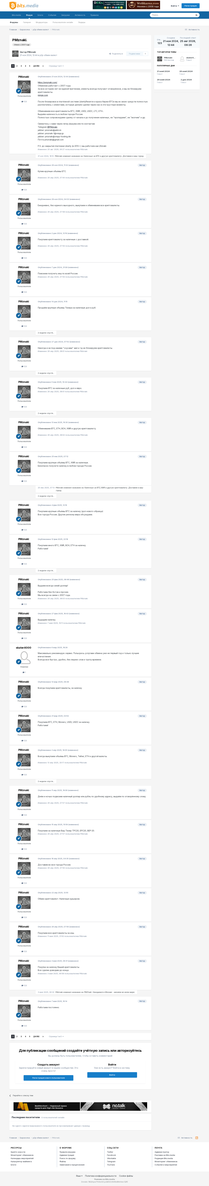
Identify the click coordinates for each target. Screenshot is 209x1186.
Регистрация (191, 6)
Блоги (40, 15)
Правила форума (67, 1152)
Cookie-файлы (126, 1176)
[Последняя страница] (43, 66)
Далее (36, 66)
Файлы (63, 1161)
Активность (80, 15)
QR (126, 1182)
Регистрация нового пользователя (48, 1078)
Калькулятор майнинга (21, 1161)
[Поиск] (196, 15)
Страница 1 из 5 (56, 66)
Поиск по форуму (67, 1158)
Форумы (14, 22)
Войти (174, 6)
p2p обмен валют (48, 55)
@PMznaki (52, 127)
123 (25, 101)
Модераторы (41, 22)
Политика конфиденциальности (100, 1176)
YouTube (111, 1165)
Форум (29, 15)
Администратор (162, 1152)
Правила (94, 15)
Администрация (67, 1155)
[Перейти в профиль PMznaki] (15, 54)
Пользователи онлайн (63, 22)
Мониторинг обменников (22, 1155)
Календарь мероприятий (22, 1158)
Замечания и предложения (72, 1165)
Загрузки (65, 15)
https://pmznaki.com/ (47, 82)
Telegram (111, 1161)
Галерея (27, 22)
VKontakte (111, 1158)
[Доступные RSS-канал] (197, 1138)
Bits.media (16, 15)
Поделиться (117, 54)
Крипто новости (18, 1152)
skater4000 (23, 647)
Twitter (110, 1152)
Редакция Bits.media (164, 1158)
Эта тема (185, 15)
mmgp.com (43, 95)
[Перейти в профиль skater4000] (24, 657)
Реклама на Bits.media (165, 1155)
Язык (78, 1176)
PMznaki (31, 52)
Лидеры (81, 22)
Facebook (111, 1155)
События (52, 15)
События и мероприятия (166, 1165)
